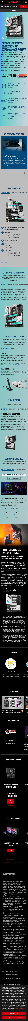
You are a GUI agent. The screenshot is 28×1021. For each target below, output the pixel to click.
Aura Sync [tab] (12, 409)
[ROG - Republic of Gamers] (14, 2)
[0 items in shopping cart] (26, 2)
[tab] (5, 191)
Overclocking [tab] (13, 285)
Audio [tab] (13, 349)
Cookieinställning (14, 1013)
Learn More (10, 87)
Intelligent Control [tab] (8, 469)
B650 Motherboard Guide (17, 70)
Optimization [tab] (21, 469)
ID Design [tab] (4, 409)
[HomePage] (2, 971)
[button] (2, 2)
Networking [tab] (5, 349)
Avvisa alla (7, 1018)
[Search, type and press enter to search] (23, 2)
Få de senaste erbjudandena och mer (10, 984)
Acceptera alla (20, 1018)
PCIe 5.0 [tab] (3, 285)
